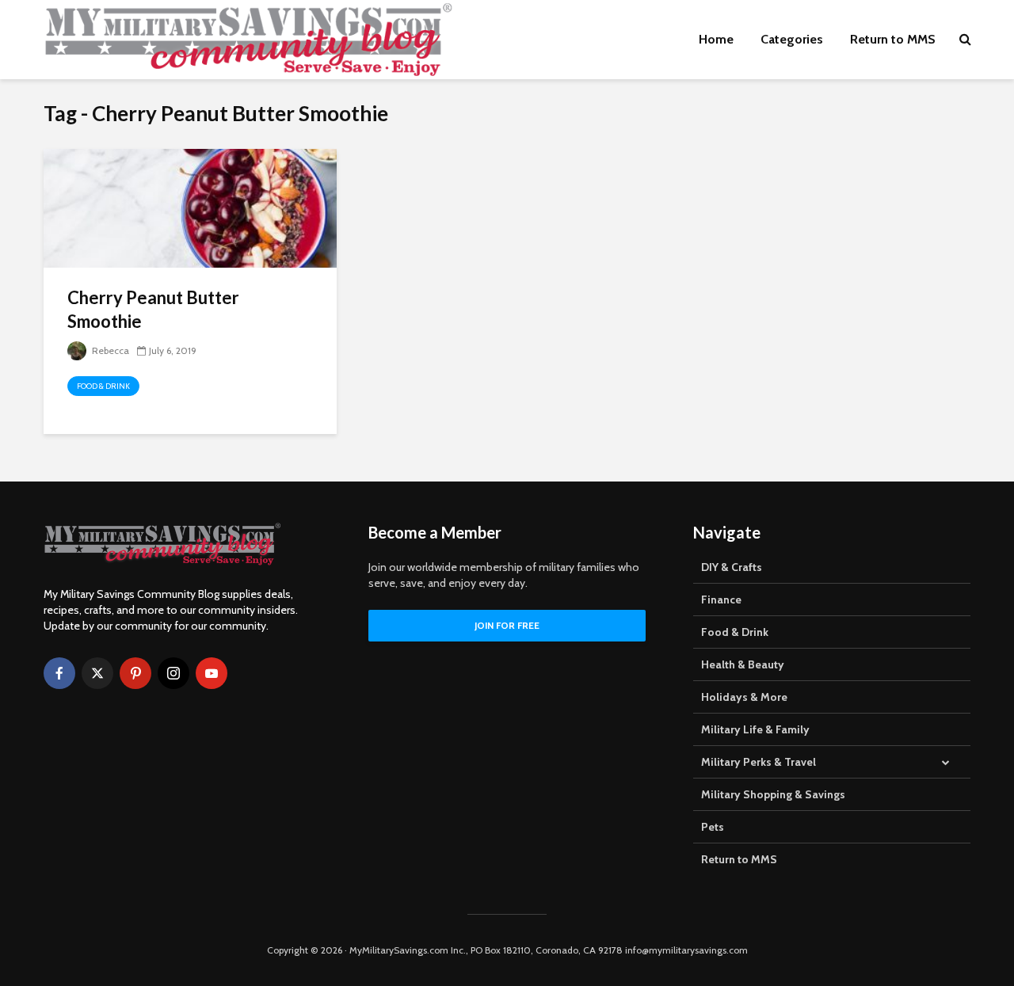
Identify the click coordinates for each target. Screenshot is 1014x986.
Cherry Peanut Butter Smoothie (153, 309)
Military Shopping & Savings (773, 794)
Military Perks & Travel (758, 762)
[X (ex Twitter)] (97, 673)
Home (716, 39)
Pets (712, 827)
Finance (721, 599)
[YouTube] (211, 673)
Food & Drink (103, 386)
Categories (791, 39)
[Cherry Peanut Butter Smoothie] (190, 207)
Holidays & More (744, 697)
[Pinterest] (135, 673)
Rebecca (109, 350)
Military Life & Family (755, 729)
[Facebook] (59, 673)
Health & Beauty (742, 664)
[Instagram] (173, 673)
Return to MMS (893, 39)
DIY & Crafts (731, 567)
